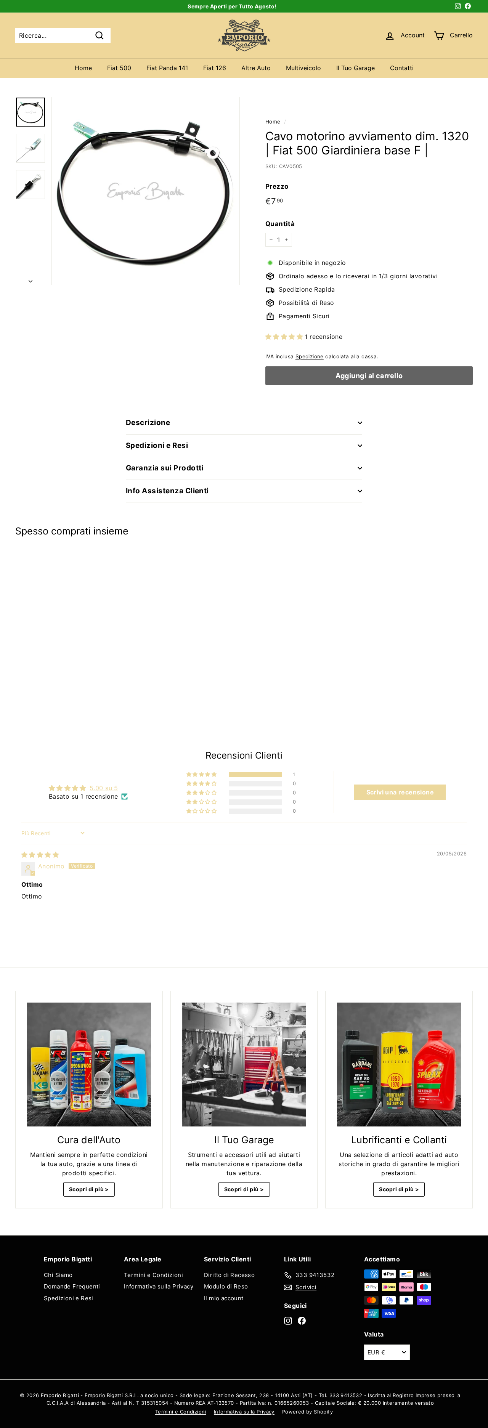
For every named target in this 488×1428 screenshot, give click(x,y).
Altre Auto (256, 68)
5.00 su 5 (104, 788)
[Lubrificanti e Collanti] (399, 1064)
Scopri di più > (89, 1189)
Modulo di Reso (226, 1286)
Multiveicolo (303, 68)
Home (83, 68)
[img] (40, 854)
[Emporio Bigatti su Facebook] (302, 1320)
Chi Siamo (58, 1275)
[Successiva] (30, 278)
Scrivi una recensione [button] (400, 792)
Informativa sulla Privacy (158, 1286)
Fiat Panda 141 (167, 68)
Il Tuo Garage (355, 68)
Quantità (280, 224)
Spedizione (309, 356)
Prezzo (276, 186)
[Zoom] (145, 191)
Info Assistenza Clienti (167, 490)
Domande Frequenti (72, 1286)
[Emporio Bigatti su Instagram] (288, 1320)
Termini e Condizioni (153, 1275)
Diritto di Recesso (229, 1275)
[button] (285, 336)
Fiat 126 (214, 68)
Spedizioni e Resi (157, 445)
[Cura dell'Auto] (89, 1064)
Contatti (402, 68)
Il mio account (224, 1298)
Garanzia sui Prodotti (165, 468)
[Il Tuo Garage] (244, 1064)
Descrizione (148, 422)
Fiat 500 (119, 68)
